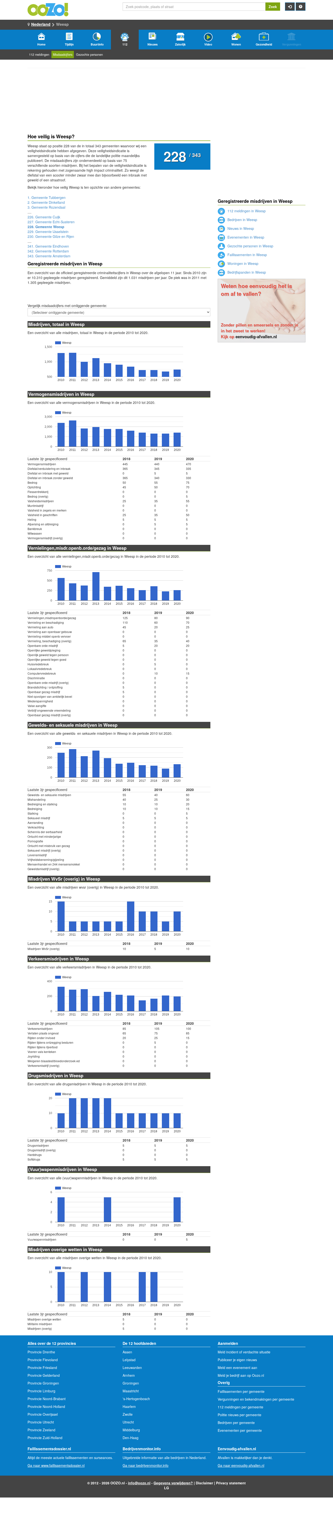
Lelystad (129, 1359)
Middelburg (131, 1429)
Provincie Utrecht (41, 1422)
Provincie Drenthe (41, 1351)
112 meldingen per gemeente (240, 1407)
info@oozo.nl (139, 1482)
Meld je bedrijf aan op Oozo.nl (241, 1375)
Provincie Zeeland (41, 1429)
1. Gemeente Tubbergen (47, 197)
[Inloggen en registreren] (290, 6)
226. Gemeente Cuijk (44, 216)
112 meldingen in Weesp (246, 210)
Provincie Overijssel (43, 1414)
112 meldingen (39, 54)
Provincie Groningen (43, 1383)
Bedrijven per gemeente (236, 1422)
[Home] (48, 9)
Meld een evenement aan (237, 1367)
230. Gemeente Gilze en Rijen (51, 236)
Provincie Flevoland (43, 1359)
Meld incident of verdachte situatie (244, 1351)
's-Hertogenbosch (136, 1398)
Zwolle (128, 1414)
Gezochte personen (89, 54)
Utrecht (128, 1422)
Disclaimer (204, 1482)
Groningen (131, 1383)
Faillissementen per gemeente (241, 1391)
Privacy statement (231, 1482)
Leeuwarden (132, 1367)
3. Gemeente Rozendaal (46, 207)
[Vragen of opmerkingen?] (300, 6)
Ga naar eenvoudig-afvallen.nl (241, 1465)
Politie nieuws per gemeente (239, 1414)
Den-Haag (130, 1437)
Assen (127, 1351)
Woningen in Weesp (242, 263)
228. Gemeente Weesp (46, 226)
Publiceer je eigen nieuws (237, 1359)
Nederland (40, 24)
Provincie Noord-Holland (46, 1406)
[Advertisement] (261, 379)
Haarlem (129, 1406)
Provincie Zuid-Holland (45, 1437)
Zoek (273, 6)
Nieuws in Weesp (240, 228)
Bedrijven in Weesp (241, 219)
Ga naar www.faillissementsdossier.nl (56, 1465)
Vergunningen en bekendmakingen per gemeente (256, 1399)
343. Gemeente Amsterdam (49, 255)
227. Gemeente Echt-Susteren (51, 221)
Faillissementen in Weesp (246, 254)
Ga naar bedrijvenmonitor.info (145, 1465)
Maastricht (131, 1390)
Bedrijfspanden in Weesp (246, 272)
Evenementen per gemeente (240, 1430)
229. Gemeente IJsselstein (48, 231)
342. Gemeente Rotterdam (48, 251)
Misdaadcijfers (62, 54)
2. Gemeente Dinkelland (46, 202)
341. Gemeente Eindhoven (48, 246)
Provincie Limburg (41, 1390)
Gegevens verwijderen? (173, 1482)
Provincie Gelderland (44, 1375)
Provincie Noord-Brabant (47, 1398)
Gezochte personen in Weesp (249, 245)
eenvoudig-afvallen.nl (256, 336)
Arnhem (129, 1375)
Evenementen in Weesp (245, 237)
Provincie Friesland (42, 1367)
